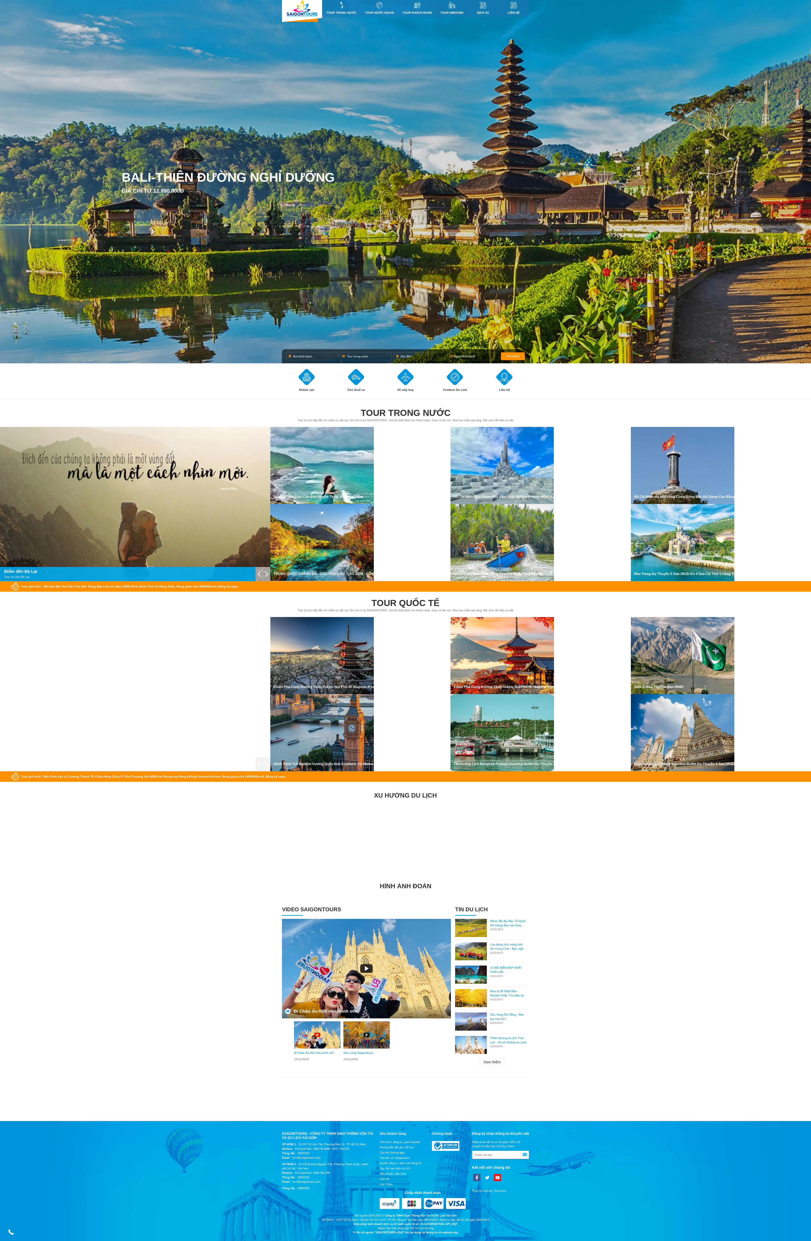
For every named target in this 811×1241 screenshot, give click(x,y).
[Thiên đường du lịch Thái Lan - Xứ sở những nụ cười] (471, 1045)
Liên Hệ (514, 12)
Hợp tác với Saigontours (395, 1157)
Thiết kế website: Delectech (489, 1190)
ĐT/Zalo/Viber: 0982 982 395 (312, 1172)
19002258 (303, 1153)
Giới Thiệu (386, 1184)
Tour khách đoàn (417, 12)
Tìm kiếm (513, 356)
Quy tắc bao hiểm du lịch (395, 1168)
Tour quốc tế (405, 603)
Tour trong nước (341, 12)
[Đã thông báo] (445, 1149)
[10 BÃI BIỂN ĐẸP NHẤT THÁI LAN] (471, 975)
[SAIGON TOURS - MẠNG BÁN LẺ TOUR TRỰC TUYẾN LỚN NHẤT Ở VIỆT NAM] (302, 8)
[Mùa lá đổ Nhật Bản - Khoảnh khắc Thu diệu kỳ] (471, 998)
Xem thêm (492, 1062)
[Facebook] (476, 1177)
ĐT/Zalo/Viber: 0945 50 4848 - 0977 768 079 (322, 1148)
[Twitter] (487, 1177)
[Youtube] (497, 1177)
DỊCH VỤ (483, 12)
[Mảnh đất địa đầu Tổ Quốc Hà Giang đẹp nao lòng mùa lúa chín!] (471, 928)
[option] (317, 1041)
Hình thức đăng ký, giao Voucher (400, 1142)
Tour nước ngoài (379, 12)
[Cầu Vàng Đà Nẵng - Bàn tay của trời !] (471, 1021)
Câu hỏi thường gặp (392, 1152)
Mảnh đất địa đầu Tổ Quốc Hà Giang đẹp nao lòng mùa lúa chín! (508, 925)
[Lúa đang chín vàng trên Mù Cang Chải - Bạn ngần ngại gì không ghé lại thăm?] (471, 951)
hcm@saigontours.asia (306, 1157)
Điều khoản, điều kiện (393, 1173)
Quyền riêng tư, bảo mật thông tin (400, 1163)
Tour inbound (451, 12)
